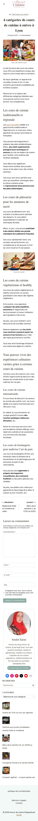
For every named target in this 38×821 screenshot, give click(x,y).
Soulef (19, 815)
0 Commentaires (25, 35)
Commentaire (9, 532)
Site (5, 585)
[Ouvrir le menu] (4, 3)
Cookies (19, 803)
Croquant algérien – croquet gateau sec (18, 777)
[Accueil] (10, 14)
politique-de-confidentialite (19, 791)
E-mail (7, 575)
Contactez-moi (19, 664)
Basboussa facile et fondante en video (9, 507)
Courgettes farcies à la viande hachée (18, 763)
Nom (6, 565)
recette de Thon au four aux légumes (17, 713)
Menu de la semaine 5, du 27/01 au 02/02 (29, 507)
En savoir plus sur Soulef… (19, 668)
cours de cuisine (13, 125)
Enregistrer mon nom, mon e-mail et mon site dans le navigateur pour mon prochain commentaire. (19, 593)
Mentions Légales (19, 800)
